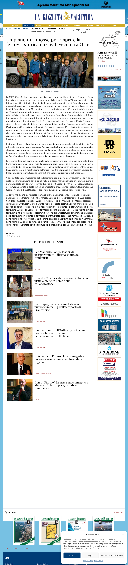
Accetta (72, 555)
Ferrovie (25, 29)
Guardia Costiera (41, 295)
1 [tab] (98, 66)
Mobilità (28, 25)
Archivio (117, 512)
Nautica (100, 25)
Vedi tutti (114, 69)
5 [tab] (107, 66)
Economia (65, 25)
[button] (123, 534)
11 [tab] (29, 548)
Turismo (77, 25)
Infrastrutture (39, 321)
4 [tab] (104, 66)
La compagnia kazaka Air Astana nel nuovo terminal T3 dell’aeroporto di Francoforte (57, 307)
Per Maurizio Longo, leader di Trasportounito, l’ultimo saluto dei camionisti (57, 255)
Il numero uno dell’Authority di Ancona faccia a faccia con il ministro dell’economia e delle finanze (59, 333)
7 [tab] (111, 66)
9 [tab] (25, 548)
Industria (41, 25)
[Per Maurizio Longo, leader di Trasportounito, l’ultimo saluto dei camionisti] (19, 260)
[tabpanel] (109, 57)
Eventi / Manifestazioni (43, 373)
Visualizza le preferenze (112, 555)
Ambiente (16, 25)
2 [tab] (100, 66)
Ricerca (52, 25)
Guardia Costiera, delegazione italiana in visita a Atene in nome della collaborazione (61, 281)
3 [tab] (102, 66)
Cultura (89, 25)
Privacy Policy (98, 561)
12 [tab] (31, 548)
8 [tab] (113, 66)
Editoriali (112, 25)
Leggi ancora (109, 57)
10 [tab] (27, 548)
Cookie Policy (88, 561)
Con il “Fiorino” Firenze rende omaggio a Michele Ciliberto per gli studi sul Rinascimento (61, 385)
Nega (90, 555)
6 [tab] (109, 66)
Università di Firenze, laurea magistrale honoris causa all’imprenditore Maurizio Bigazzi (60, 359)
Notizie (37, 269)
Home (8, 29)
